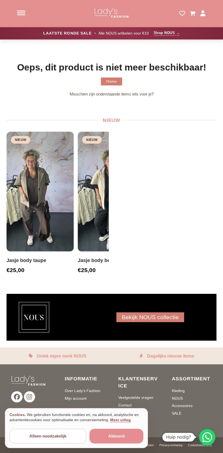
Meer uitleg (120, 420)
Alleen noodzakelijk (47, 436)
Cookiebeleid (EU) (200, 445)
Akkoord (116, 436)
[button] (193, 14)
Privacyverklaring (170, 445)
